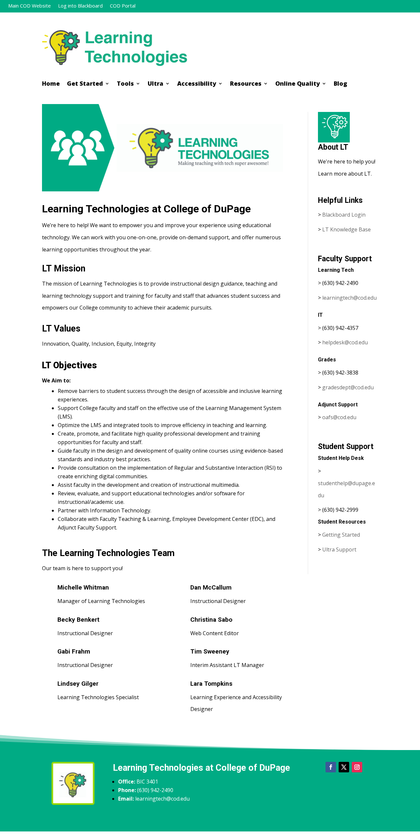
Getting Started (341, 534)
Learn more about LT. (345, 173)
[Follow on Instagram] (357, 767)
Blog (340, 84)
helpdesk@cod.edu (345, 342)
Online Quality (297, 84)
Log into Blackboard (80, 6)
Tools (125, 84)
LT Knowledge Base (346, 229)
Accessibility (196, 84)
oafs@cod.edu (339, 417)
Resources (246, 84)
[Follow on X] (344, 767)
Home (51, 84)
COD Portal (123, 6)
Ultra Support (339, 549)
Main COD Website (29, 6)
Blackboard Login (344, 214)
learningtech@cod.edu (349, 297)
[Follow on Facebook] (331, 767)
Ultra (155, 84)
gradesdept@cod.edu (348, 387)
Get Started (85, 84)
